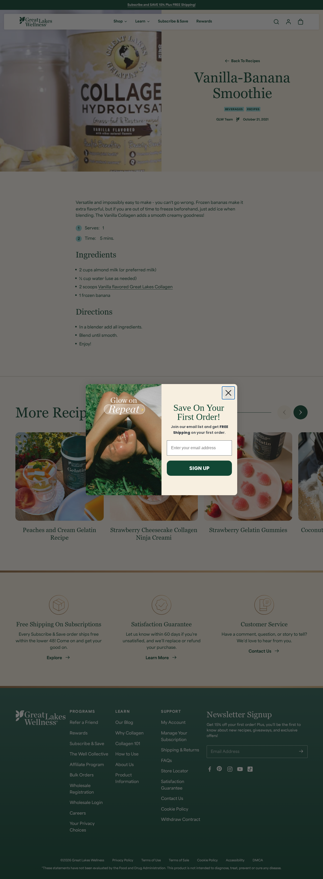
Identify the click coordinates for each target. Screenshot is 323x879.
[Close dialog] (228, 393)
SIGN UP (199, 468)
